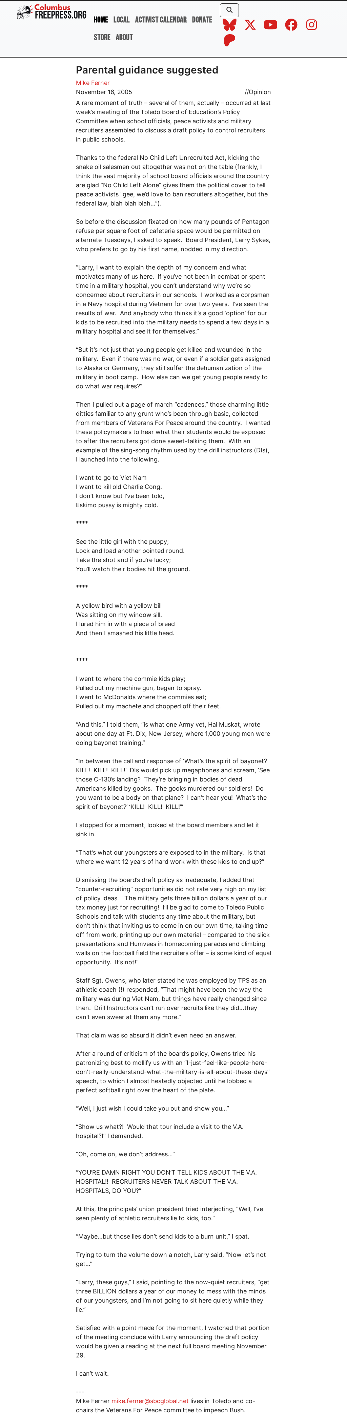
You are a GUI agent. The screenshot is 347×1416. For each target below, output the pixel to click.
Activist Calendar (161, 20)
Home (101, 20)
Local (122, 20)
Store (102, 37)
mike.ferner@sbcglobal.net (150, 1400)
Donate (202, 20)
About (124, 37)
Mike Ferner (93, 82)
